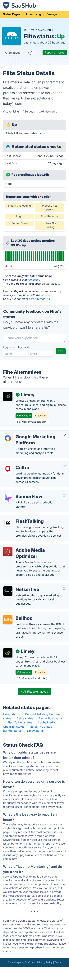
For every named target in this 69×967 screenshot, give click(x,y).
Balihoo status (12, 730)
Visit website (24, 415)
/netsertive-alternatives (18, 585)
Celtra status (25, 718)
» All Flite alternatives (34, 691)
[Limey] (7, 396)
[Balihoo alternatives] (7, 619)
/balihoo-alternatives (16, 614)
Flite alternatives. (40, 298)
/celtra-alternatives (15, 463)
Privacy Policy (45, 962)
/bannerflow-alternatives (19, 492)
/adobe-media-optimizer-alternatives (27, 546)
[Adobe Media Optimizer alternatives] (7, 551)
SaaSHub (30, 962)
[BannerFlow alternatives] (7, 498)
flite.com (33, 279)
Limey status (11, 714)
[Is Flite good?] (30, 53)
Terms (57, 962)
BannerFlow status (51, 718)
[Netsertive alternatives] (7, 591)
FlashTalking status (20, 722)
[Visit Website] (64, 435)
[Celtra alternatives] (7, 469)
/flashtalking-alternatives (19, 517)
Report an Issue (54, 52)
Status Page (14, 962)
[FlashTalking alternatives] (7, 522)
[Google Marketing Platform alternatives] (7, 438)
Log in (7, 347)
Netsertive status (41, 726)
